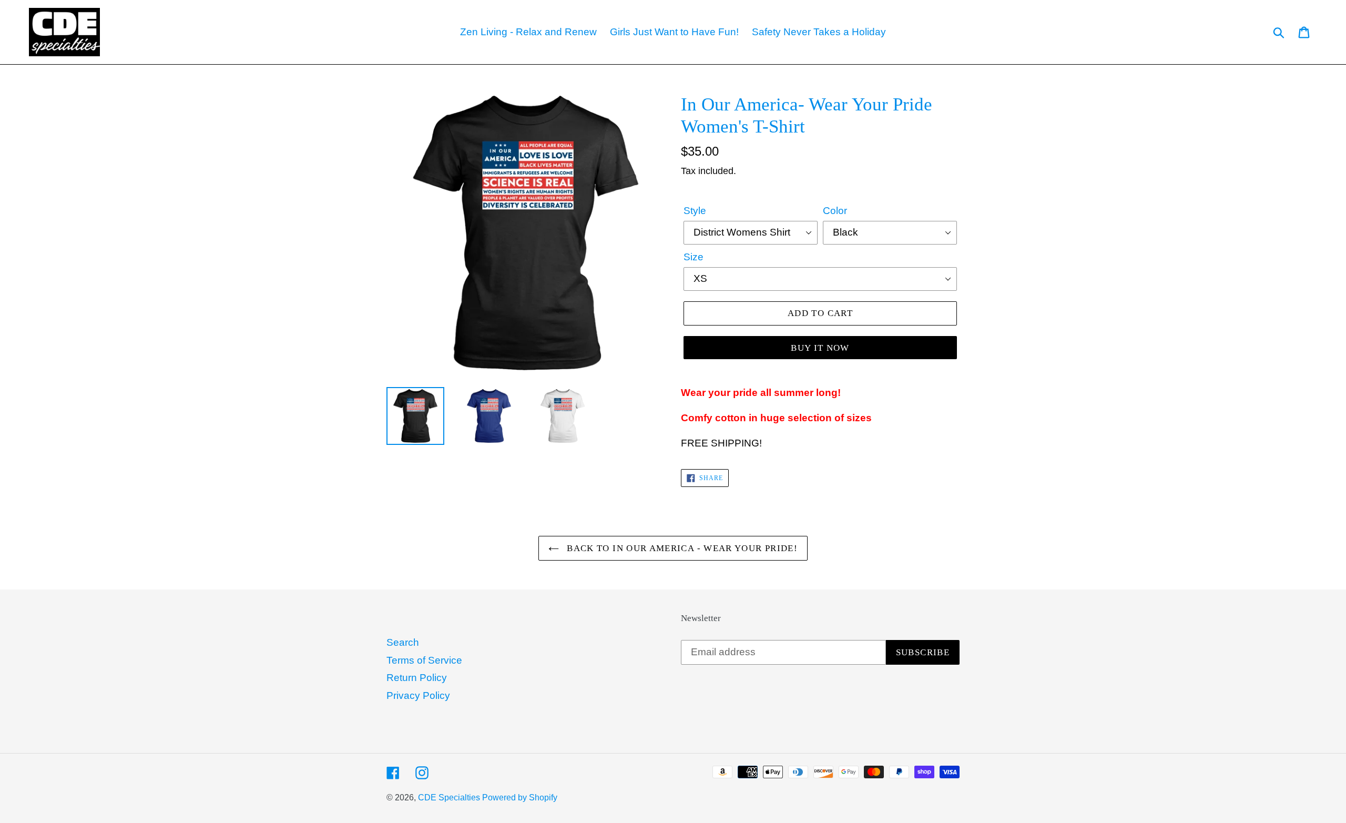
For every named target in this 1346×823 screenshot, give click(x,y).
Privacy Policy (418, 695)
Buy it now (820, 348)
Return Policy (416, 677)
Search (402, 642)
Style (695, 210)
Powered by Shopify (519, 797)
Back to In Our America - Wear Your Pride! (681, 548)
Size (693, 256)
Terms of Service (424, 660)
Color (835, 210)
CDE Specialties (450, 797)
